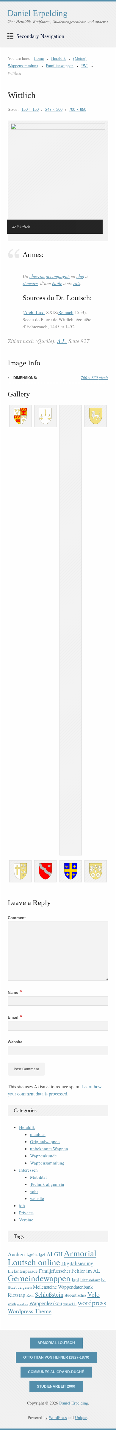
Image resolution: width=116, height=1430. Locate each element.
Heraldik (58, 58)
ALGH (54, 1254)
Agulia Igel (35, 1255)
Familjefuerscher (54, 1271)
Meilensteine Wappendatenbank (63, 1287)
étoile (57, 283)
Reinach (65, 312)
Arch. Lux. (34, 312)
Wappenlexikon (45, 1303)
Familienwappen (59, 65)
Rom (30, 1295)
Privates (26, 1212)
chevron (37, 276)
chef (80, 276)
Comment (17, 918)
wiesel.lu (69, 1303)
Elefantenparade (23, 1271)
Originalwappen (45, 1141)
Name (15, 992)
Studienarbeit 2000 (56, 1386)
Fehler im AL (85, 1270)
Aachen (16, 1254)
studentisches (75, 1295)
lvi (103, 1279)
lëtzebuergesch (20, 1287)
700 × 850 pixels (94, 377)
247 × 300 (53, 109)
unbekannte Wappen (49, 1148)
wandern (22, 1304)
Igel (75, 1279)
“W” (84, 65)
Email (15, 1017)
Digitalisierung (77, 1263)
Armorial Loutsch (56, 1343)
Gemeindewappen (39, 1278)
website (37, 1198)
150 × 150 (30, 109)
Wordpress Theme (29, 1311)
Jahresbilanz (90, 1279)
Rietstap (16, 1294)
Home (39, 58)
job (22, 1205)
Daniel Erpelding (37, 13)
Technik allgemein (47, 1184)
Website (15, 1042)
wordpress (92, 1302)
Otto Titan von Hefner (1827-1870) (56, 1357)
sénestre (30, 283)
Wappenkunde (43, 1156)
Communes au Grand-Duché (56, 1372)
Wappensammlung (47, 1163)
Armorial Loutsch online (52, 1257)
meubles (38, 1134)
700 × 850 (77, 109)
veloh (12, 1303)
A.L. (62, 341)
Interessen (28, 1170)
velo (34, 1191)
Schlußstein (49, 1294)
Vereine (26, 1220)
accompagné (58, 276)
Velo (93, 1294)
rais (76, 283)
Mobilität (38, 1177)
